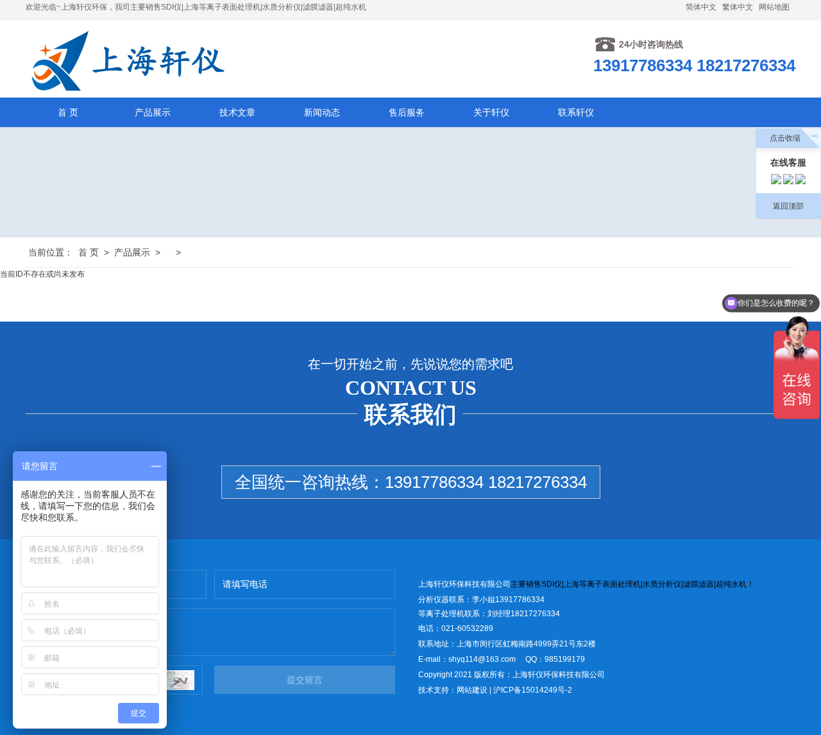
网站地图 (774, 7)
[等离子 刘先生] (776, 181)
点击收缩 (785, 138)
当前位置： (50, 252)
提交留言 (305, 680)
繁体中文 (737, 7)
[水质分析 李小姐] (788, 181)
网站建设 (472, 690)
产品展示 (132, 252)
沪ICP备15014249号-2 (532, 690)
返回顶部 (788, 206)
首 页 (88, 252)
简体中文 (701, 7)
